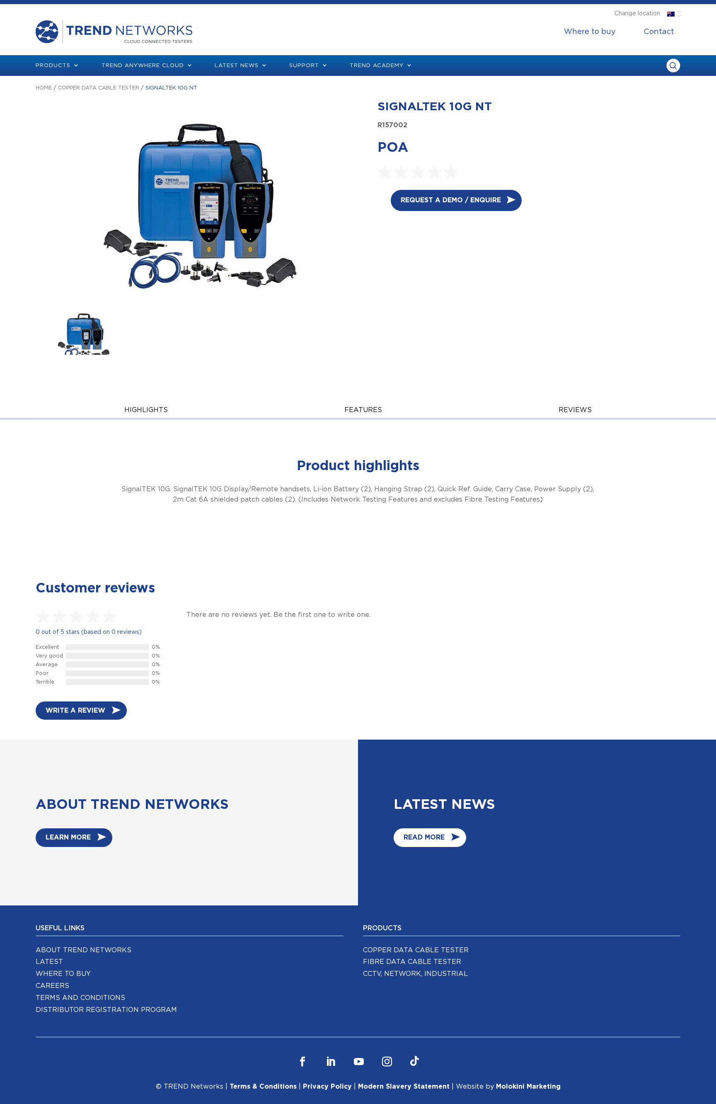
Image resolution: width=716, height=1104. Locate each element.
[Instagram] (387, 1062)
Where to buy (590, 32)
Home (44, 88)
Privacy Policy (327, 1086)
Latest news (237, 65)
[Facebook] (302, 1062)
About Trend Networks (83, 950)
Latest (49, 961)
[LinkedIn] (330, 1062)
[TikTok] (415, 1062)
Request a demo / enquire (451, 200)
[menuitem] (590, 32)
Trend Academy (377, 65)
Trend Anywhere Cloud (143, 65)
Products (53, 65)
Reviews (575, 410)
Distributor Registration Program (106, 1010)
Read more (424, 837)
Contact (658, 32)
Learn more (68, 837)
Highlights (146, 410)
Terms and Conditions (80, 998)
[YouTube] (358, 1062)
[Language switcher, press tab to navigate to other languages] (671, 13)
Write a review (75, 710)
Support (304, 65)
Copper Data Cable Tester (98, 88)
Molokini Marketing (528, 1086)
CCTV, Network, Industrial (415, 974)
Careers (52, 986)
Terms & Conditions (263, 1086)
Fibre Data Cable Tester (412, 961)
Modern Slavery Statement (404, 1086)
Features (363, 410)
